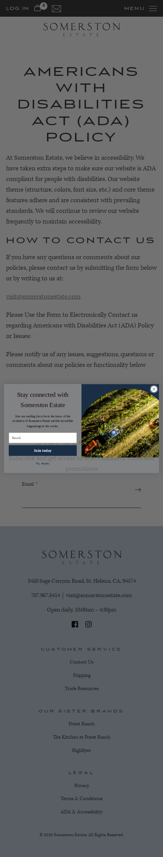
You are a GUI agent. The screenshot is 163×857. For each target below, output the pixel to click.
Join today (43, 450)
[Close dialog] (153, 388)
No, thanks (42, 463)
